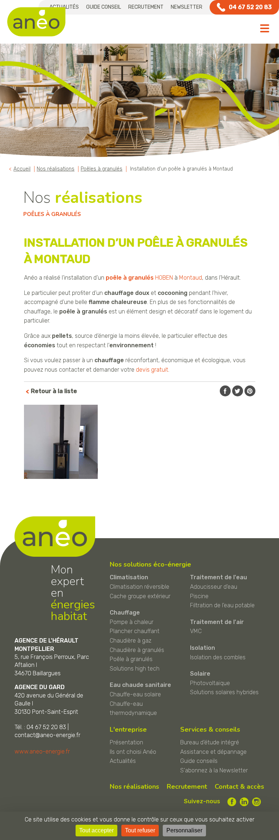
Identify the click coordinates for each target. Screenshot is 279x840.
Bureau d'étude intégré (209, 742)
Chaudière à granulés (137, 650)
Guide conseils (199, 760)
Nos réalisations (134, 786)
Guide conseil (103, 7)
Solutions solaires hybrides (224, 692)
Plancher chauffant (134, 631)
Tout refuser (140, 830)
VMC (196, 631)
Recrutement (145, 7)
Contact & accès (239, 786)
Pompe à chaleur (131, 622)
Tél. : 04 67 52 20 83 (40, 727)
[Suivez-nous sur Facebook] (231, 801)
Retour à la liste (54, 391)
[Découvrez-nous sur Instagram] (256, 801)
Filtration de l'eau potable (222, 605)
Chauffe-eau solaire (135, 694)
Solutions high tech (134, 668)
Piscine (199, 596)
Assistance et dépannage (213, 751)
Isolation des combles (218, 657)
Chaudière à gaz (130, 640)
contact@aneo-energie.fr (47, 735)
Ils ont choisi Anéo (133, 751)
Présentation (126, 742)
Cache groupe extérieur (140, 596)
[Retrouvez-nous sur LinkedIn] (244, 801)
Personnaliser (184, 830)
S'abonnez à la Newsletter (214, 770)
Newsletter (186, 7)
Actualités (123, 760)
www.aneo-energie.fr (42, 751)
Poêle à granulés (131, 659)
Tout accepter (96, 830)
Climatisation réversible (139, 586)
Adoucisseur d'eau (213, 586)
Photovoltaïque (210, 683)
